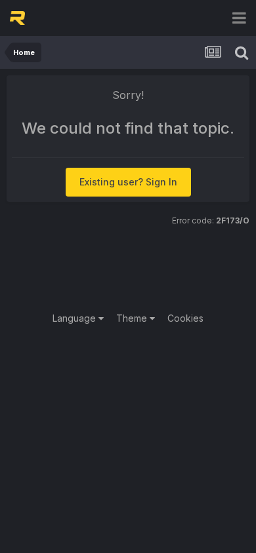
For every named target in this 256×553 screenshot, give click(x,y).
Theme (133, 318)
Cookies (185, 318)
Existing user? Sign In (128, 181)
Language (75, 318)
